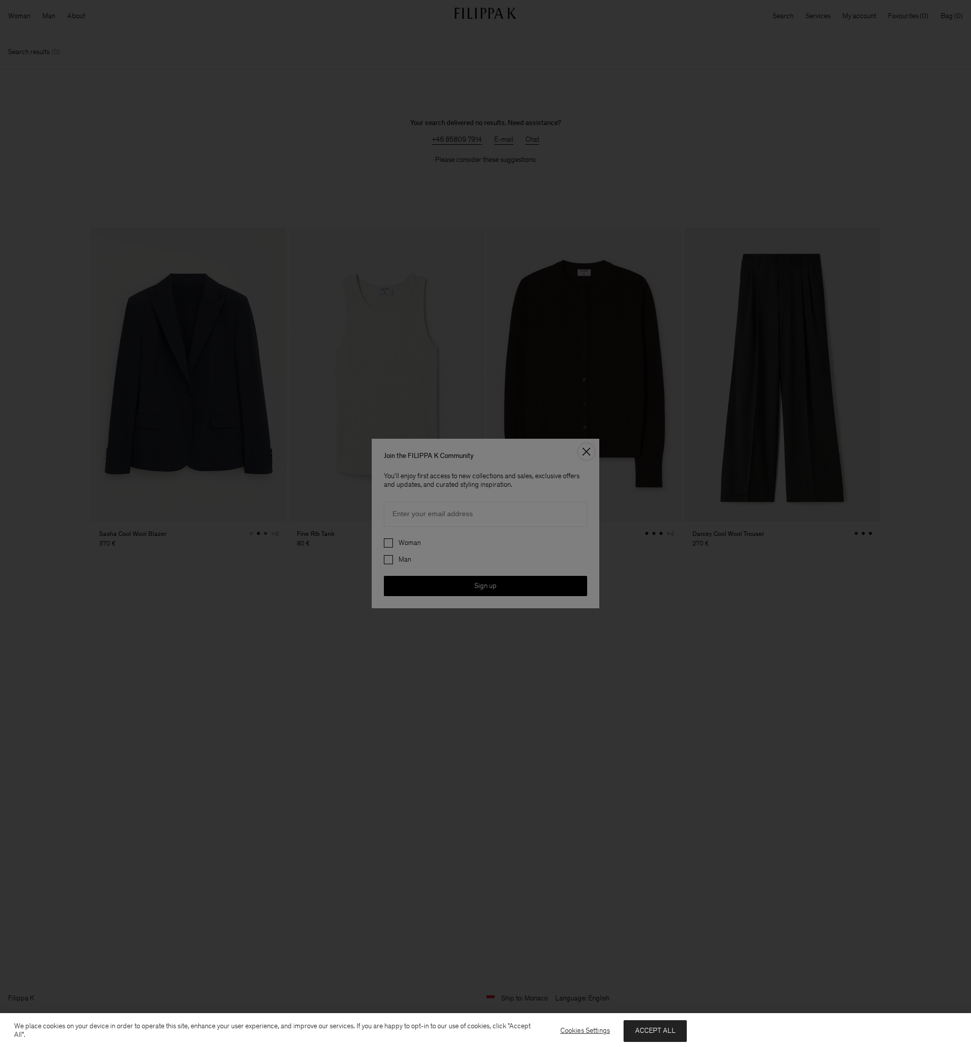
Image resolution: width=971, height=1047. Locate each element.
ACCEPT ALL (655, 1030)
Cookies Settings (585, 1030)
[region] (485, 1030)
